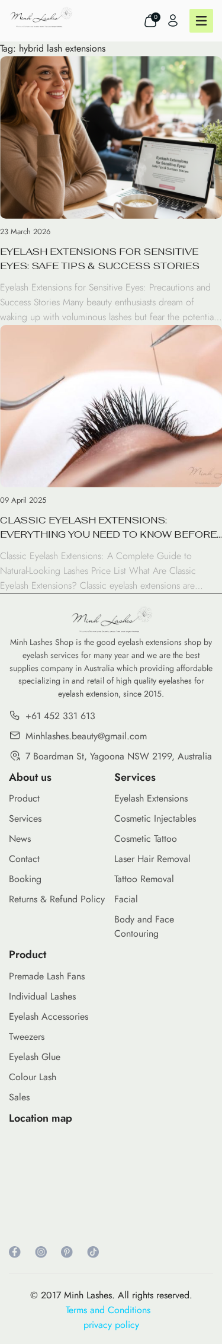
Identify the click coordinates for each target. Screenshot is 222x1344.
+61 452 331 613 (60, 716)
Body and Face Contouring (144, 926)
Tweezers (26, 1036)
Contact (24, 859)
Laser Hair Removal (152, 859)
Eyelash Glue (34, 1057)
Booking (25, 879)
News (20, 838)
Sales (19, 1097)
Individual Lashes (42, 996)
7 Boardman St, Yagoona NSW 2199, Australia (118, 756)
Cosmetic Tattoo (145, 838)
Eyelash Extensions (151, 798)
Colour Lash (32, 1077)
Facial (126, 899)
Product (24, 798)
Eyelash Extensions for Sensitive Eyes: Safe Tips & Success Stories (100, 258)
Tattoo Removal (144, 879)
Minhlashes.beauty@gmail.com (86, 736)
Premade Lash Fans (47, 976)
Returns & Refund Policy (57, 899)
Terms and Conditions (111, 1310)
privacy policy (111, 1325)
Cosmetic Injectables (155, 818)
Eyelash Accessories (48, 1016)
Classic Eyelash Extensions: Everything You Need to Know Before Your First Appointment (108, 528)
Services (25, 818)
